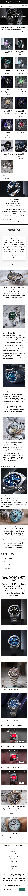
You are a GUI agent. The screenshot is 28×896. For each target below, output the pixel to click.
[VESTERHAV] (14, 824)
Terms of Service (14, 859)
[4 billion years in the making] (14, 797)
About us (14, 849)
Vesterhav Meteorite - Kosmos (14, 689)
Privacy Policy (14, 864)
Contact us (14, 851)
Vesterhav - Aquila (14, 658)
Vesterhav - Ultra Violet (14, 720)
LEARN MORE (14, 813)
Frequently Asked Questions (14, 854)
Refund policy (14, 861)
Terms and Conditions (14, 856)
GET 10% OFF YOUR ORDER (13, 845)
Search (14, 868)
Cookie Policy (14, 866)
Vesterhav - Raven (14, 627)
